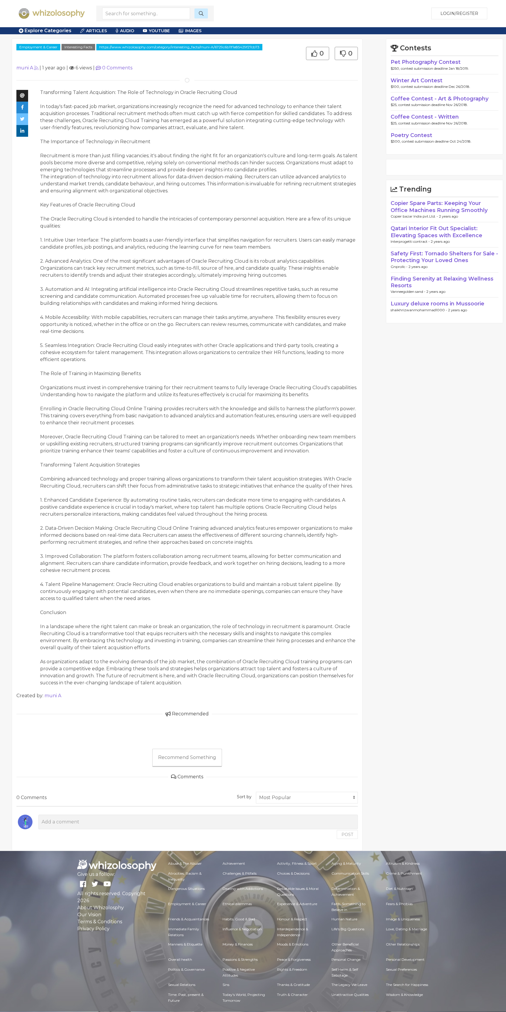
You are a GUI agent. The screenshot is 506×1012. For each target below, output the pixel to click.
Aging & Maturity (346, 863)
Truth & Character (292, 994)
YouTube (159, 30)
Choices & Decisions (293, 873)
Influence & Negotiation (242, 929)
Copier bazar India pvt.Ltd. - (415, 216)
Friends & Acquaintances (188, 919)
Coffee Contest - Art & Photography (439, 98)
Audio (127, 30)
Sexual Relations (181, 984)
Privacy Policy (93, 928)
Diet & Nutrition (399, 888)
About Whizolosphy (100, 907)
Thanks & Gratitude (293, 984)
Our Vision (89, 914)
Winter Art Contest (416, 80)
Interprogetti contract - (411, 241)
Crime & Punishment (404, 873)
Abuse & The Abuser (185, 863)
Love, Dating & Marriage (406, 929)
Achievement (234, 863)
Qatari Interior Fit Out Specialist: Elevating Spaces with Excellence (436, 231)
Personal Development (405, 959)
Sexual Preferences (401, 969)
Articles (96, 30)
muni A (24, 68)
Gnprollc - (399, 266)
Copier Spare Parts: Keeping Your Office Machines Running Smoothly (439, 206)
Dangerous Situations (186, 888)
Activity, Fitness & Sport (297, 863)
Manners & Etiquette (185, 944)
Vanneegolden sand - (408, 291)
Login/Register (459, 13)
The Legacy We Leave (349, 984)
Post (347, 834)
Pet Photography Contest (426, 62)
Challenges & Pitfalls (240, 873)
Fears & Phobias (399, 904)
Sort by (244, 796)
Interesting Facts (78, 47)
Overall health (180, 959)
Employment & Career (38, 47)
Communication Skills (350, 873)
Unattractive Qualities (350, 994)
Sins (226, 984)
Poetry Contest (411, 135)
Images (193, 30)
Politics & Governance (186, 969)
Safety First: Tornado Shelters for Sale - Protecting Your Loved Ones (444, 257)
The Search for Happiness (407, 984)
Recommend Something (187, 757)
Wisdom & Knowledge (404, 994)
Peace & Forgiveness (294, 959)
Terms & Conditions (99, 921)
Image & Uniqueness (403, 919)
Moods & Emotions (292, 944)
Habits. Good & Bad (239, 919)
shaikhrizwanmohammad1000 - (419, 310)
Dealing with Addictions (243, 888)
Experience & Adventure (297, 904)
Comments (117, 68)
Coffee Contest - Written (425, 117)
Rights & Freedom (292, 969)
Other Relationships (403, 944)
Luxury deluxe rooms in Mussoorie (437, 303)
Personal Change (345, 959)
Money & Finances (238, 944)
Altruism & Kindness (403, 863)
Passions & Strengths (240, 959)
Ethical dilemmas (237, 904)
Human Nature (344, 919)
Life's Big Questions (347, 929)
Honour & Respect (292, 919)
